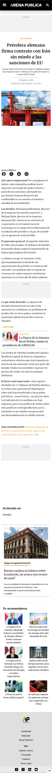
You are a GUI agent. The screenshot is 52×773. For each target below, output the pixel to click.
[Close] (41, 367)
